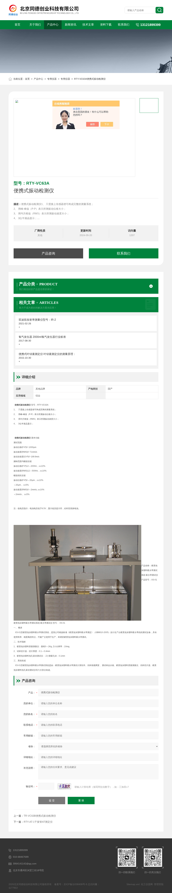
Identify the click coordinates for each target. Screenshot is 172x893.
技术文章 (88, 24)
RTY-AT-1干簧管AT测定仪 (38, 821)
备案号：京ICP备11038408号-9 (70, 884)
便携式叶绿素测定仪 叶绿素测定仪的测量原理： (47, 354)
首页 (17, 24)
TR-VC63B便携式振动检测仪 (40, 815)
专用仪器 (52, 79)
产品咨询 (48, 253)
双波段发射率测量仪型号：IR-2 (37, 319)
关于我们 (35, 24)
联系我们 (123, 24)
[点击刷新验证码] (64, 786)
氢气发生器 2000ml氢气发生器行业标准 (42, 336)
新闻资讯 (70, 24)
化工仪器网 (147, 884)
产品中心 (52, 24)
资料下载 (106, 24)
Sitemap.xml (133, 884)
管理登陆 (158, 884)
